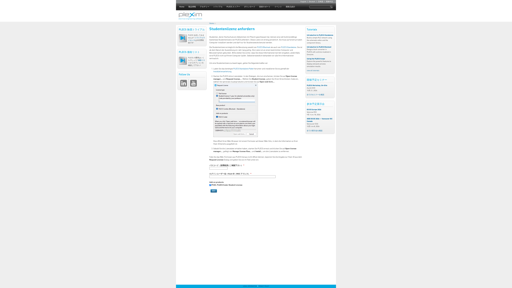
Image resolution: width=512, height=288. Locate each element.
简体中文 (329, 2)
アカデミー (204, 7)
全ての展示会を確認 (314, 131)
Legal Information (250, 286)
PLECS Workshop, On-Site (317, 85)
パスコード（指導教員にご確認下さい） (226, 165)
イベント (278, 7)
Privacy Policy (263, 286)
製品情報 (192, 7)
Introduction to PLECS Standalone (320, 35)
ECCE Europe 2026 (314, 110)
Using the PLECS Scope (316, 59)
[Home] (190, 16)
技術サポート (264, 7)
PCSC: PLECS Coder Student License (226, 185)
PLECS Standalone (288, 47)
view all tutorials (313, 70)
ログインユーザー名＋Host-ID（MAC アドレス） (230, 174)
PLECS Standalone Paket (243, 69)
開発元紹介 (290, 7)
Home (181, 7)
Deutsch (312, 2)
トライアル (218, 7)
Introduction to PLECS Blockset (319, 47)
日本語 (320, 2)
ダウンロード (249, 7)
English (303, 2)
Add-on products (216, 182)
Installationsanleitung (222, 72)
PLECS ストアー (233, 7)
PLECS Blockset (263, 47)
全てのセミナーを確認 (315, 95)
